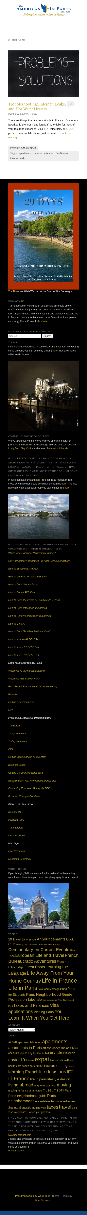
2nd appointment (17, 741)
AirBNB (12, 1042)
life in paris (38, 1079)
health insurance (46, 1065)
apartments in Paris (25, 1047)
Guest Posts (34, 967)
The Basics (14, 725)
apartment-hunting (29, 1042)
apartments (25, 153)
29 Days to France (22, 939)
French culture (58, 1060)
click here (42, 321)
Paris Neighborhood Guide (49, 994)
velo (74, 1107)
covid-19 (16, 1059)
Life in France (28, 148)
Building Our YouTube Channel (31, 944)
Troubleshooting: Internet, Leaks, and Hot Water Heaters (37, 106)
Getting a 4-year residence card (25, 772)
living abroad (20, 1084)
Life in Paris (22, 988)
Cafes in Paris (53, 944)
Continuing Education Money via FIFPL (29, 788)
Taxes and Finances (31, 1005)
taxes (52, 1107)
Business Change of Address (24, 796)
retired (63, 1101)
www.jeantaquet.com (19, 1135)
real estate (41, 1101)
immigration (67, 1066)
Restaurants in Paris (52, 1000)
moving (64, 1084)
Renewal (13, 694)
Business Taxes (16, 765)
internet (14, 158)
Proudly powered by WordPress (32, 1196)
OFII (10, 749)
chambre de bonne (43, 153)
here (47, 317)
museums (50, 1090)
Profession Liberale (57, 448)
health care (28, 1065)
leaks (22, 158)
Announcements (51, 939)
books (41, 1053)
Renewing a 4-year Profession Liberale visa (32, 780)
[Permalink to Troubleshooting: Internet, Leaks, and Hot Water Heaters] (43, 73)
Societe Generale (19, 1107)
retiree (71, 1101)
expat (42, 1059)
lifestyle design (58, 1079)
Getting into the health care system (27, 757)
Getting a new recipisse (21, 702)
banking (26, 1053)
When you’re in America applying (26, 670)
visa (10, 1112)
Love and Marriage (48, 989)
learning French (23, 1071)
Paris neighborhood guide (27, 1096)
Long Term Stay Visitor (20, 448)
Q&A (10, 710)
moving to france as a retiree (25, 1090)
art (44, 1048)
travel (65, 1107)
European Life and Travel (39, 955)
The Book (13, 291)
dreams (29, 1060)
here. (55, 350)
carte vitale (53, 1052)
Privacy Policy (16, 1150)
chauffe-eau (61, 153)
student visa (39, 1107)
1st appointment (17, 733)
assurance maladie (59, 1048)
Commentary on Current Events (38, 949)
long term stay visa (45, 1085)
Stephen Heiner (28, 113)
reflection (53, 1101)
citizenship (69, 1052)
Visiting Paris (44, 1012)
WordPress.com (43, 1200)
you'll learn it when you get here (32, 1112)
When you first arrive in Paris (24, 678)
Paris (63, 988)
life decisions (52, 1071)
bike (35, 1052)
